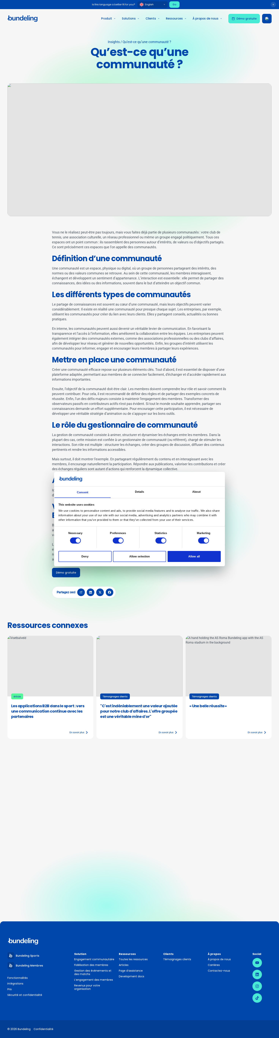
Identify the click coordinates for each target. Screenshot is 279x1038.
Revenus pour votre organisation (87, 987)
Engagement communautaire (94, 959)
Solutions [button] (129, 18)
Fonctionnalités (17, 978)
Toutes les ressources (133, 959)
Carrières (214, 965)
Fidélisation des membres (91, 965)
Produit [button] (106, 18)
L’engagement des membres (93, 980)
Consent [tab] (82, 492)
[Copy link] (81, 592)
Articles (123, 965)
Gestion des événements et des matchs (92, 972)
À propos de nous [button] (205, 18)
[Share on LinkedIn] (90, 592)
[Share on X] (100, 592)
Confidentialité (43, 1029)
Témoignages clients (177, 959)
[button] (139, 149)
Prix (9, 989)
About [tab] (196, 491)
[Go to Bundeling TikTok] (257, 998)
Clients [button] (151, 18)
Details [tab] (139, 491)
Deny (84, 556)
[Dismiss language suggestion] (273, 4)
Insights (114, 42)
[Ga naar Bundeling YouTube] (257, 962)
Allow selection (139, 556)
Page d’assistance (131, 971)
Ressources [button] (174, 18)
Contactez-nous (219, 971)
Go (174, 4)
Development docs (131, 976)
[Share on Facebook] (109, 592)
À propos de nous (219, 959)
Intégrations (15, 983)
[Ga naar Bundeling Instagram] (257, 986)
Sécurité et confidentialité (24, 995)
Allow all (194, 556)
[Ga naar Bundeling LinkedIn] (257, 974)
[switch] (118, 540)
